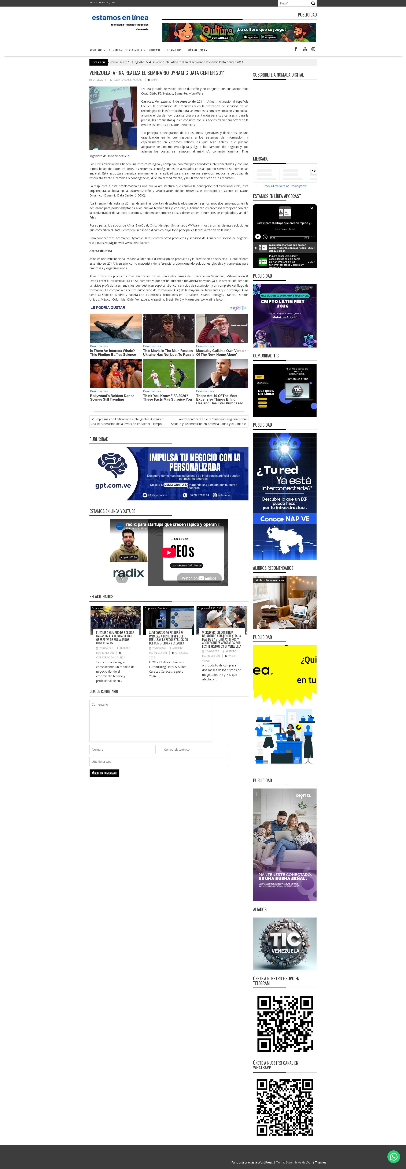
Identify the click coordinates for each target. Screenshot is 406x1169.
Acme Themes (316, 1162)
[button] (393, 1156)
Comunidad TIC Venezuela (126, 50)
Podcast (154, 50)
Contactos (174, 50)
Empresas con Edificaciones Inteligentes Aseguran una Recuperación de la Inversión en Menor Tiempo (127, 421)
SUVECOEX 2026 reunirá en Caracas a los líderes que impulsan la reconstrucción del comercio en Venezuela (168, 637)
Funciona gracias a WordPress (252, 1162)
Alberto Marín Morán (127, 79)
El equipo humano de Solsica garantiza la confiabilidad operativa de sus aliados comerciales (115, 637)
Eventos (162, 608)
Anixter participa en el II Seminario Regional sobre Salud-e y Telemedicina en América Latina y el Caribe (209, 421)
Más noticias (196, 50)
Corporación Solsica (110, 657)
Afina (154, 79)
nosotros (96, 50)
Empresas (97, 608)
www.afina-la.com (137, 243)
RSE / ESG (216, 608)
